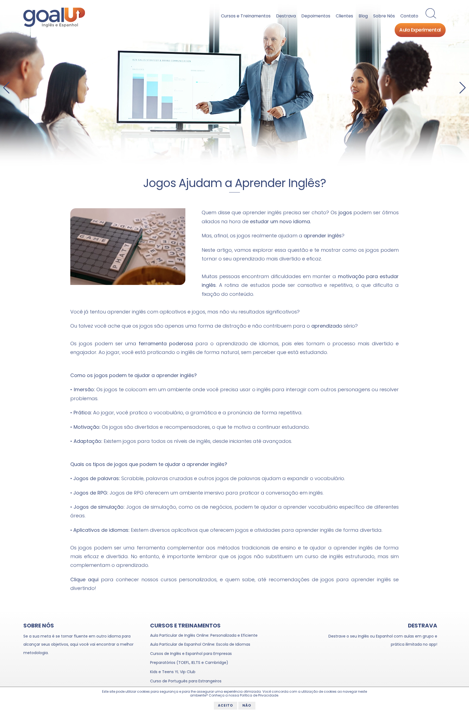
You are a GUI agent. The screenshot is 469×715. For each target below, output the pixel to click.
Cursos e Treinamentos (246, 16)
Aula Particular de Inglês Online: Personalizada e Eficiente (204, 635)
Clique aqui (84, 579)
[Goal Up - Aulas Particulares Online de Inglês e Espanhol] (54, 26)
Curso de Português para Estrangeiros (185, 681)
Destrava (286, 16)
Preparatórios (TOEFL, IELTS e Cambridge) (189, 662)
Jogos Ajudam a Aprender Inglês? (234, 183)
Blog (363, 16)
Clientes (344, 16)
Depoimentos (315, 16)
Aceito (225, 705)
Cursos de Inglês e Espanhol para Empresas (191, 653)
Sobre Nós (384, 16)
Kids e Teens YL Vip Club (172, 671)
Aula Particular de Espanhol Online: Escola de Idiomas (200, 644)
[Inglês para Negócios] (234, 84)
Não (246, 705)
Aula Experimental (420, 30)
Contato (409, 16)
